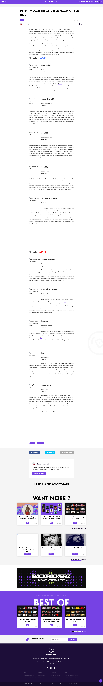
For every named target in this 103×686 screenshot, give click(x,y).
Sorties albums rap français (29, 675)
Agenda (96, 2)
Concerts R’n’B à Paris (56, 675)
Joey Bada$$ (53, 113)
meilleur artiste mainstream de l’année (63, 149)
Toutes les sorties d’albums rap (30, 677)
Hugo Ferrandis (28, 24)
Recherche (101, 2)
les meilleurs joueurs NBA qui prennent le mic (41, 31)
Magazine (82, 2)
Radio (91, 2)
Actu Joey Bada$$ (41, 675)
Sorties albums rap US (28, 673)
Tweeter (51, 452)
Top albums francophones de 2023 (71, 673)
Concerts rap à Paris (55, 673)
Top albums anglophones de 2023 (71, 675)
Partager (35, 452)
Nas (41, 337)
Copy (81, 24)
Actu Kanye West (41, 677)
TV (87, 2)
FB (75, 24)
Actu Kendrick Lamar (41, 673)
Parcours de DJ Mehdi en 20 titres (71, 677)
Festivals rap (54, 677)
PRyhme (60, 83)
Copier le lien (68, 452)
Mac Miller (47, 77)
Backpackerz (51, 1)
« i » (65, 301)
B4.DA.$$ (64, 115)
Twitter (78, 24)
